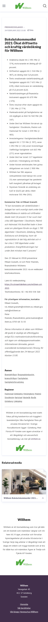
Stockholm (9, 397)
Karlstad (18, 397)
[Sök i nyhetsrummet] (45, 6)
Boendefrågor (11, 374)
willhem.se (35, 439)
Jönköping (18, 393)
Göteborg (9, 401)
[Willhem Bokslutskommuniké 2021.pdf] (24, 481)
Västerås (26, 397)
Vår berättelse (24, 608)
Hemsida (24, 604)
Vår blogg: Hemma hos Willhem (24, 611)
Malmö (38, 393)
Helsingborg (28, 393)
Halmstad (9, 393)
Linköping (18, 401)
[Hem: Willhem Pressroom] (23, 5)
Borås (33, 397)
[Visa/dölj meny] (4, 6)
